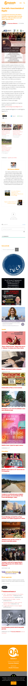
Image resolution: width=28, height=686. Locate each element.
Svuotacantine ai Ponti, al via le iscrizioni (12, 387)
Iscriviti (4, 587)
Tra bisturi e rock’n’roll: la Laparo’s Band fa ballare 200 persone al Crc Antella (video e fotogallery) (12, 564)
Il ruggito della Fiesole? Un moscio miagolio (12, 605)
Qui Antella (14, 157)
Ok (13, 683)
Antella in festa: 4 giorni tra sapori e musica (12, 445)
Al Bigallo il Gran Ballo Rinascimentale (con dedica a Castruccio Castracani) (6, 132)
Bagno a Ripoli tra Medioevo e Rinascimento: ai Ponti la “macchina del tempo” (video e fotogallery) (6, 148)
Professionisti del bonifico (8, 597)
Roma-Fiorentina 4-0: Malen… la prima (11, 599)
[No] (25, 681)
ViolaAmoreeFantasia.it (9, 591)
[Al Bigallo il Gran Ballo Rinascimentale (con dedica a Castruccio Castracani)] (7, 127)
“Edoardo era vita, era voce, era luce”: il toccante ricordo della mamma (11, 540)
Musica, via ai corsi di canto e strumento (11, 369)
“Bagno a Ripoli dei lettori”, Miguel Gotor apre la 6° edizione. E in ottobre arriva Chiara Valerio (13, 347)
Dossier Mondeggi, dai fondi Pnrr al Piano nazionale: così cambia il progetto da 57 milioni (13, 517)
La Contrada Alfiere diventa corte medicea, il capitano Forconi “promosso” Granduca (18, 132)
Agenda (9, 157)
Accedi (23, 224)
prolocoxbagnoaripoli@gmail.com (14, 106)
